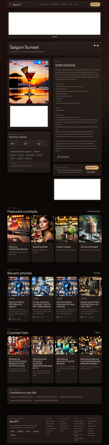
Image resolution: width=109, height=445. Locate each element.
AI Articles (83, 298)
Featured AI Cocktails (51, 428)
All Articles (97, 273)
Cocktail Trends (49, 426)
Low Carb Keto (63, 423)
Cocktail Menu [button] (64, 157)
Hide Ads (54, 36)
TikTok (28, 431)
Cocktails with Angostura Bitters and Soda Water (46, 400)
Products (62, 430)
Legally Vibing (91, 433)
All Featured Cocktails (93, 211)
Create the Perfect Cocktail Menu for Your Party (90, 304)
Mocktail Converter (78, 428)
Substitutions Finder (78, 426)
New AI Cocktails (50, 423)
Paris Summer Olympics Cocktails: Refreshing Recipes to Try (42, 363)
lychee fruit (20, 158)
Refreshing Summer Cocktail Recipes (65, 361)
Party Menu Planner (78, 421)
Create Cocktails (44, 4)
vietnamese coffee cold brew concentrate (20, 151)
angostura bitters (30, 155)
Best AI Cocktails (50, 421)
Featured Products (64, 428)
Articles (64, 4)
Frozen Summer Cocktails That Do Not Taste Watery (42, 304)
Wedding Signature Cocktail (78, 439)
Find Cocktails (55, 4)
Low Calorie (63, 421)
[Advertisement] (54, 23)
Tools (76, 4)
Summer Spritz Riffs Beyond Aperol (16, 304)
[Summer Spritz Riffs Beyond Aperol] (18, 286)
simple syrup (13, 155)
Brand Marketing (92, 421)
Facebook (36, 431)
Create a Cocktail (92, 167)
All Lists (98, 332)
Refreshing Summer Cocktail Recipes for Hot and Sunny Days (18, 362)
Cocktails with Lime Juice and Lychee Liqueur (71, 396)
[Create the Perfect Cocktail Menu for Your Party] (90, 286)
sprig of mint (28, 158)
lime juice (21, 155)
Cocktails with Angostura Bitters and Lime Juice (21, 396)
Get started (95, 4)
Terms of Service (92, 426)
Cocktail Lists (49, 430)
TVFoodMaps (91, 435)
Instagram (20, 431)
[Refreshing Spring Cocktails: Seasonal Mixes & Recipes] (90, 345)
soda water (39, 155)
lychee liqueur (36, 151)
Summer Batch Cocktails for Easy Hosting (66, 304)
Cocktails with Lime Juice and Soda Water (47, 396)
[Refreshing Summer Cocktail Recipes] (66, 345)
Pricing (70, 4)
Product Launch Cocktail (78, 435)
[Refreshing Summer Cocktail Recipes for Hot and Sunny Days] (18, 345)
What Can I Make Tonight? (78, 431)
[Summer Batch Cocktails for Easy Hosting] (66, 286)
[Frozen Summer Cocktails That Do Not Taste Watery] (42, 286)
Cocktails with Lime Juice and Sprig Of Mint (20, 400)
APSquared (91, 430)
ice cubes (12, 158)
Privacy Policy (91, 428)
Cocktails (12, 298)
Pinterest (13, 435)
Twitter (12, 431)
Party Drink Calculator (79, 423)
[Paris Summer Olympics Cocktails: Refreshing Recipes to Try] (42, 345)
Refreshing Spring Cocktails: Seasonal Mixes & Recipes (90, 361)
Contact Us (90, 423)
